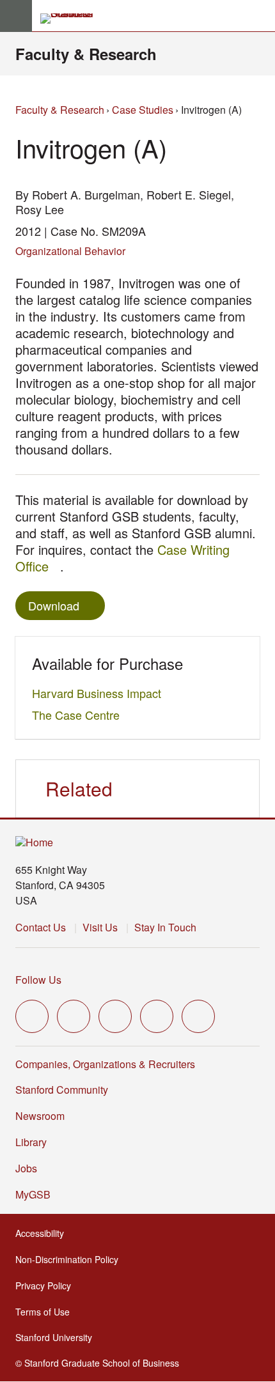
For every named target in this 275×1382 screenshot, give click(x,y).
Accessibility (43, 1233)
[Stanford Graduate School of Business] (72, 18)
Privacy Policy (47, 1285)
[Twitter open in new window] (32, 1016)
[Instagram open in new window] (115, 1016)
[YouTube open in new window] (156, 1016)
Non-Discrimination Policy (70, 1259)
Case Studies (142, 109)
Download (53, 605)
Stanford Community (61, 1089)
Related (79, 788)
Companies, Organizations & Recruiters (105, 1064)
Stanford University (57, 1337)
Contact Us (40, 927)
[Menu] (16, 16)
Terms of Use (46, 1311)
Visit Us (100, 927)
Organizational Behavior (70, 251)
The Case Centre (79, 714)
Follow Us (38, 979)
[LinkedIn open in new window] (198, 1016)
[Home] (34, 843)
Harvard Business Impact (100, 693)
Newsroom (40, 1115)
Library (31, 1142)
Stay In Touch (165, 927)
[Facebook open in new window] (73, 1016)
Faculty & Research (86, 54)
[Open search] (260, 16)
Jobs (26, 1168)
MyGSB (36, 1194)
